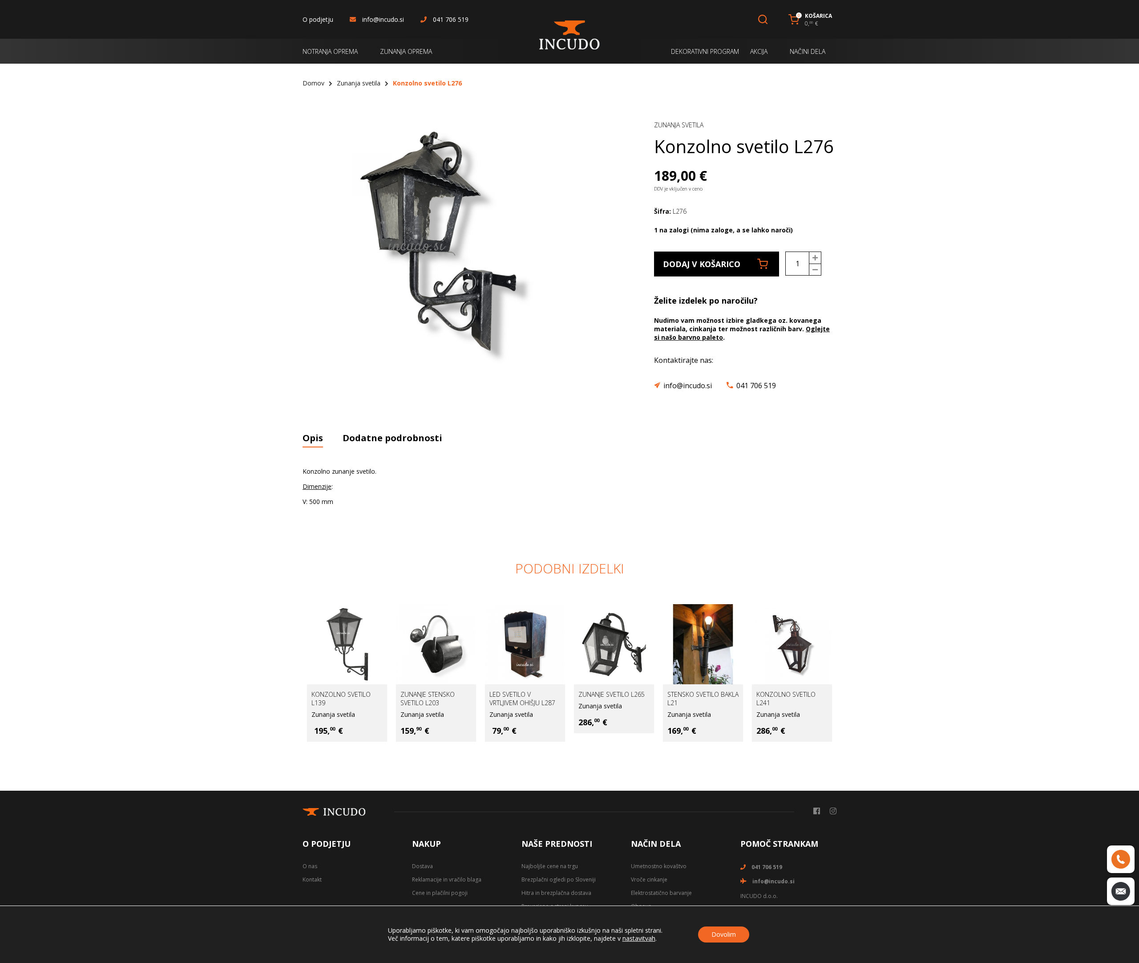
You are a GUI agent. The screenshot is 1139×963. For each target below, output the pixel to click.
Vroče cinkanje (649, 879)
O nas (310, 866)
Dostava (422, 866)
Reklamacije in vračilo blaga (446, 879)
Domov (313, 83)
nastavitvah (638, 939)
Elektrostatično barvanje (661, 893)
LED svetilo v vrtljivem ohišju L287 (522, 698)
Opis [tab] (313, 438)
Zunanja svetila (358, 83)
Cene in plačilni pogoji (440, 893)
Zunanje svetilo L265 (611, 694)
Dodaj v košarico (701, 264)
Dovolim (723, 934)
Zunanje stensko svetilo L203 (427, 698)
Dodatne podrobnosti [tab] (392, 438)
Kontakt (312, 879)
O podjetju (318, 19)
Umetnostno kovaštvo (659, 866)
